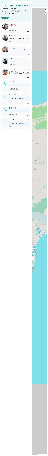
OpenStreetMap (43, 454)
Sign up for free (5, 17)
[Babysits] (5, 2)
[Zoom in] (45, 9)
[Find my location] (45, 14)
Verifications (18, 5)
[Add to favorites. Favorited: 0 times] (29, 24)
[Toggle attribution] (46, 454)
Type (4, 5)
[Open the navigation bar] (45, 2)
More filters (25, 5)
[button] (40, 237)
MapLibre (39, 454)
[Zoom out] (45, 11)
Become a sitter (40, 1)
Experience (11, 5)
